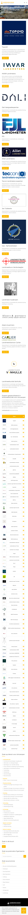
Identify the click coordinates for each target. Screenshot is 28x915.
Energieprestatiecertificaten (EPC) (11, 836)
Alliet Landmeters (8, 159)
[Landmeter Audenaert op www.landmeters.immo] (10, 288)
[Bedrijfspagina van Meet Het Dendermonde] (23, 534)
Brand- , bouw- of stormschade (10, 780)
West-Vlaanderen (6, 874)
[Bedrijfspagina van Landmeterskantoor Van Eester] (23, 707)
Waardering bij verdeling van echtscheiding (13, 794)
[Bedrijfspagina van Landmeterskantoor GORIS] (23, 649)
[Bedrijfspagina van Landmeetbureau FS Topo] (23, 546)
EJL (3, 136)
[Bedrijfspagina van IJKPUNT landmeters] (23, 614)
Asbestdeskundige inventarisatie (11, 832)
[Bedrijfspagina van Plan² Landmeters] (23, 633)
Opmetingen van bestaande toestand (12, 768)
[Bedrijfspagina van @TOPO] (23, 731)
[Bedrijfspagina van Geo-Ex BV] (23, 683)
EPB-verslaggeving (8, 834)
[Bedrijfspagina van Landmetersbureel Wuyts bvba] (23, 735)
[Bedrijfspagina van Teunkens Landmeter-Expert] (23, 695)
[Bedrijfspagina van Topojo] (23, 553)
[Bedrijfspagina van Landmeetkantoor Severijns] (23, 462)
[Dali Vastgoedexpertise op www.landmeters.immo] (14, 97)
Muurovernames (7, 775)
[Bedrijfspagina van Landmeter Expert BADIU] (23, 745)
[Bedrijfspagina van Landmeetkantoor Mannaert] (23, 542)
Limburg (5, 876)
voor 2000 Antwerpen (20, 15)
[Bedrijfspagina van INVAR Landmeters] (4, 425)
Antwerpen (5, 868)
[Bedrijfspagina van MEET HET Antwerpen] (23, 619)
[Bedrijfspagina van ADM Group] (23, 712)
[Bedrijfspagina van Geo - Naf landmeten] (4, 436)
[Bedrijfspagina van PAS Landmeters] (23, 660)
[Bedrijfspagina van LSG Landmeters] (23, 688)
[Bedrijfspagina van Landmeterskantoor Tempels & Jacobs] (23, 454)
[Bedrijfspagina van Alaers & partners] (4, 441)
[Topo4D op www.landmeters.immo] (14, 32)
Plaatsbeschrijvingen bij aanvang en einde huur (14, 788)
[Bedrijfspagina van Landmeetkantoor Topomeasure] (23, 490)
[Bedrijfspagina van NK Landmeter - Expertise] (23, 703)
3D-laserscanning (7, 826)
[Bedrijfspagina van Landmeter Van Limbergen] (23, 549)
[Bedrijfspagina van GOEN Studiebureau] (23, 539)
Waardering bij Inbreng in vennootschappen (13, 796)
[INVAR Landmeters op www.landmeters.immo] (14, 66)
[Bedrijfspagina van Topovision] (23, 487)
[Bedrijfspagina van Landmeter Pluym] (23, 748)
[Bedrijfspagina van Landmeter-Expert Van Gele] (23, 507)
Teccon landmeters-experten (12, 181)
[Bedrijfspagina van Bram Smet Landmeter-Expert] (23, 598)
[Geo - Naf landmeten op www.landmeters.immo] (14, 231)
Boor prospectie (7, 811)
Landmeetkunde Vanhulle (11, 381)
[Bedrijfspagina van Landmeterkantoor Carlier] (4, 444)
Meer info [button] (4, 913)
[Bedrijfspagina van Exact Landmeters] (23, 669)
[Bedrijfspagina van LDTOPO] (23, 571)
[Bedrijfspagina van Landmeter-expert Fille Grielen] (23, 640)
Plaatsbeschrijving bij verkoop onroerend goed (14, 790)
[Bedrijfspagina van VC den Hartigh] (23, 723)
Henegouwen (6, 890)
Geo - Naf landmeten (9, 246)
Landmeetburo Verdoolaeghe (12, 267)
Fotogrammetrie (7, 824)
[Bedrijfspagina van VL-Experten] (23, 521)
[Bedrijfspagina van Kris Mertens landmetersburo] (23, 623)
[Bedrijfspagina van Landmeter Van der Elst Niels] (23, 560)
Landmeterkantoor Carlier (11, 342)
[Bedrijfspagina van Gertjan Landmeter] (23, 699)
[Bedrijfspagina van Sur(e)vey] (23, 673)
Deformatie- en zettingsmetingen (11, 762)
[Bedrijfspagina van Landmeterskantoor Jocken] (23, 466)
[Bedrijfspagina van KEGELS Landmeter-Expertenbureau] (23, 628)
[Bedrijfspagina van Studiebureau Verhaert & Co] (23, 656)
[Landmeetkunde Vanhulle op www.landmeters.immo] (14, 367)
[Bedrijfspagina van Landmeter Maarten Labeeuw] (23, 602)
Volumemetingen (7, 773)
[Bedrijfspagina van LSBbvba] (23, 477)
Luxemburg (5, 892)
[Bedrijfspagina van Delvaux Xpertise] (23, 646)
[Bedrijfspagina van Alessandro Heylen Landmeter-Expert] (23, 740)
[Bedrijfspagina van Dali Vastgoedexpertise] (4, 428)
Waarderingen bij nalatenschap (10, 798)
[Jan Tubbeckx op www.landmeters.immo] (14, 200)
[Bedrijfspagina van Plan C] (23, 563)
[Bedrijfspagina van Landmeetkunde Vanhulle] (4, 448)
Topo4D (5, 47)
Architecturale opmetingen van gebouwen (13, 761)
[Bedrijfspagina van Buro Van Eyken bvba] (23, 493)
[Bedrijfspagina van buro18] (23, 727)
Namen (4, 887)
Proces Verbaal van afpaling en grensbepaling (14, 766)
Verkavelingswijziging (8, 804)
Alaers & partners (8, 325)
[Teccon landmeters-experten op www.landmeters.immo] (14, 175)
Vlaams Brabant (6, 879)
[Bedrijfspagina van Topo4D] (4, 420)
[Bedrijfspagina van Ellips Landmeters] (23, 503)
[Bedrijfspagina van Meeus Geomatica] (23, 605)
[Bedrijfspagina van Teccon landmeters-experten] (4, 432)
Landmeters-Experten (10, 15)
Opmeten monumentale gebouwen (11, 820)
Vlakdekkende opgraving (9, 816)
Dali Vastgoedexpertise (10, 107)
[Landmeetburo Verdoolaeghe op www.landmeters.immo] (14, 261)
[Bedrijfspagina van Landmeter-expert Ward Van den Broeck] (23, 483)
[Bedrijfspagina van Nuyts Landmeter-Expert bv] (23, 691)
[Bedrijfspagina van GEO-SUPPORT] (23, 589)
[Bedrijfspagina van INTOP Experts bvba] (23, 480)
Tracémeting (6, 770)
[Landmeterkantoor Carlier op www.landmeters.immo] (9, 338)
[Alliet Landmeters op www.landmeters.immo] (14, 152)
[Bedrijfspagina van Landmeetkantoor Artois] (23, 496)
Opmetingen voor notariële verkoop (11, 764)
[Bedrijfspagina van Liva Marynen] (23, 719)
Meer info (5, 58)
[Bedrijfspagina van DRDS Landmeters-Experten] (23, 556)
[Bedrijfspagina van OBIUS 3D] (4, 585)
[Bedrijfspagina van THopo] (23, 566)
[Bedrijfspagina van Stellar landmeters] (23, 526)
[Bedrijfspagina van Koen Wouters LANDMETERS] (23, 653)
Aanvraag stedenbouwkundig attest (11, 830)
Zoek (4, 846)
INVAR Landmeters (9, 74)
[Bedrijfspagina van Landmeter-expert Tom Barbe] (23, 581)
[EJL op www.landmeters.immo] (14, 126)
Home (3, 15)
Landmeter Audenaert (10, 300)
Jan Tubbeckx (7, 208)
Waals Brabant (6, 882)
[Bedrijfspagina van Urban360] (23, 458)
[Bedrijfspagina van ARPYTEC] (23, 470)
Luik (4, 884)
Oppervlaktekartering (8, 818)
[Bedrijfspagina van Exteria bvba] (23, 516)
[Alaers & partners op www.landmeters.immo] (14, 316)
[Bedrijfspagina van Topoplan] (23, 665)
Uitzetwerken (6, 772)
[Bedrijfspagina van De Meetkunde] (23, 609)
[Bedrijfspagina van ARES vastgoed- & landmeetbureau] (23, 677)
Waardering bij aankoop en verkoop (11, 800)
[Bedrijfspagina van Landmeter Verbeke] (23, 530)
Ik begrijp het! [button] (23, 911)
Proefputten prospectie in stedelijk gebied (13, 814)
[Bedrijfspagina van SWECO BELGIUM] (23, 512)
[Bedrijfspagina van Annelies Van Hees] (23, 593)
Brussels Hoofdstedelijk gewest (9, 866)
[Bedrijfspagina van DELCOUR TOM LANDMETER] (23, 473)
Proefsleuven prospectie (9, 812)
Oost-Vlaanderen (6, 871)
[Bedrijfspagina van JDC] (23, 576)
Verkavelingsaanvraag (8, 806)
